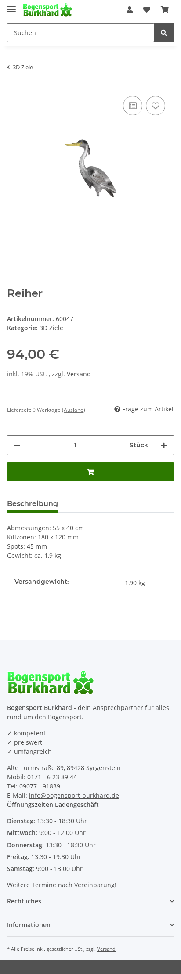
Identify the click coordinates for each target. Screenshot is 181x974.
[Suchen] (164, 32)
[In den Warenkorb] (90, 471)
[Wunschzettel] (147, 9)
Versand (79, 374)
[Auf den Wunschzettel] (155, 105)
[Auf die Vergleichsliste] (132, 105)
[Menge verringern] (17, 445)
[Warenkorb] (165, 9)
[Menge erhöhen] (164, 445)
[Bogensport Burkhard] (47, 10)
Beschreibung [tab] (32, 503)
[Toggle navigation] (11, 5)
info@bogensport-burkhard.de (74, 795)
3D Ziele (51, 328)
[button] (129, 9)
